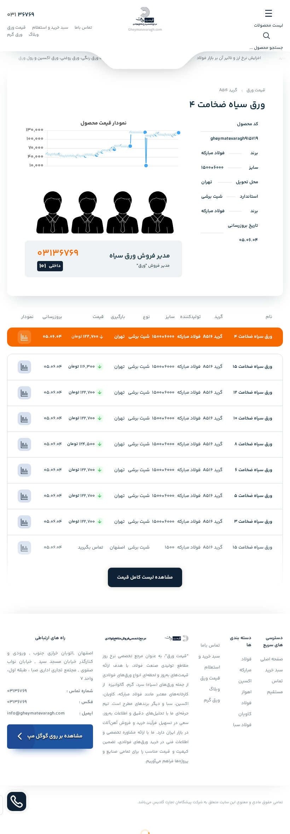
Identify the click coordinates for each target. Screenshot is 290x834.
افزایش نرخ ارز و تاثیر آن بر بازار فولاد (231, 58)
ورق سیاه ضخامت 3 (253, 521)
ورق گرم (14, 34)
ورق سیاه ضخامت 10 (252, 418)
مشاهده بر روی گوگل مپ (54, 736)
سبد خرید (274, 670)
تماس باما (83, 27)
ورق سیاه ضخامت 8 (253, 444)
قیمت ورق (16, 27)
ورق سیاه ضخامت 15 (252, 366)
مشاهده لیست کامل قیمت (145, 577)
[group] (157, 212)
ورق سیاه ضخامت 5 (253, 495)
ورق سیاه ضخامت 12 (252, 392)
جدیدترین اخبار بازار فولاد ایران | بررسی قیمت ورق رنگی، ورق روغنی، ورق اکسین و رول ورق (101, 58)
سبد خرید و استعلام (50, 27)
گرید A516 (228, 90)
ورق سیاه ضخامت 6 (253, 470)
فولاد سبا (242, 725)
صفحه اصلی (271, 659)
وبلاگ (34, 34)
